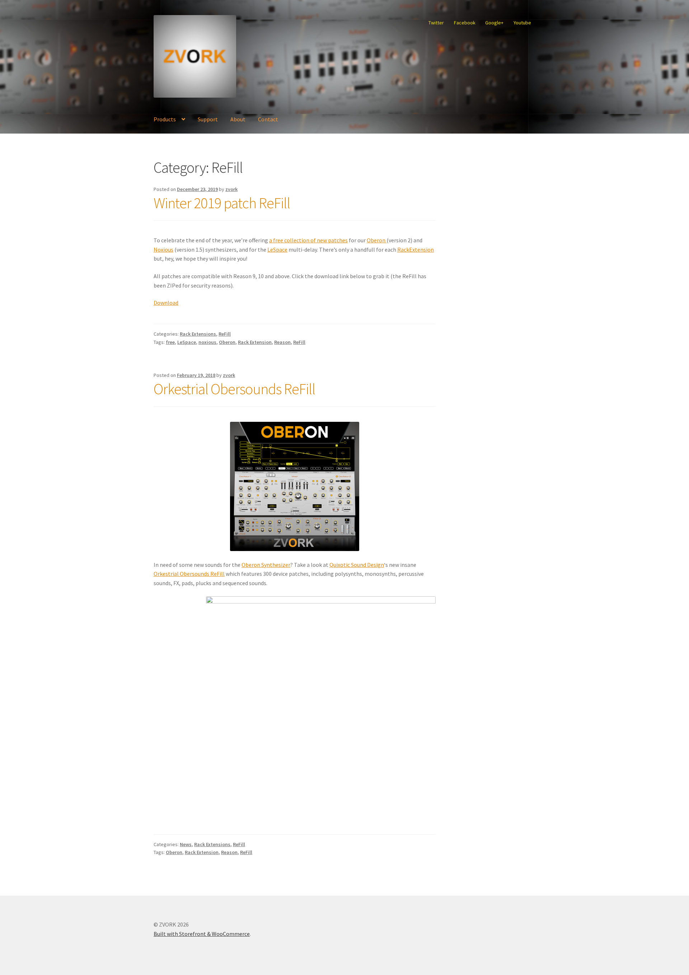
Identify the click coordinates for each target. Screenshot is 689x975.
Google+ (494, 22)
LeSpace (277, 249)
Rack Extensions (198, 334)
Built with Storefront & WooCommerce (202, 933)
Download (166, 302)
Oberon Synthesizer (266, 564)
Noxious (163, 249)
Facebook (464, 22)
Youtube (522, 22)
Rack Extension (255, 342)
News (186, 844)
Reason (282, 342)
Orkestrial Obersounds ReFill (234, 388)
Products (165, 119)
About (237, 119)
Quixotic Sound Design (356, 564)
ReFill (225, 334)
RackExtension (415, 249)
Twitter (436, 22)
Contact (268, 119)
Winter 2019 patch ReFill (222, 202)
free (170, 342)
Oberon (376, 240)
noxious (207, 342)
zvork (231, 189)
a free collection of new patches (308, 240)
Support (208, 119)
